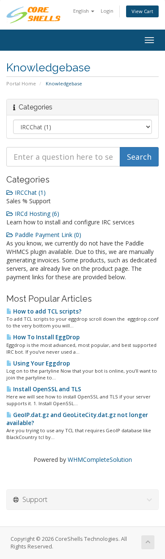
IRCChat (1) (29, 192)
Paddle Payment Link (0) (47, 235)
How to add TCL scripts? (47, 311)
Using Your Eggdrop (41, 363)
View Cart (142, 11)
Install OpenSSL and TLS (46, 389)
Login (107, 11)
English (81, 11)
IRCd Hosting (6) (36, 214)
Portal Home (21, 83)
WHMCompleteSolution (100, 459)
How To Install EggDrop (46, 337)
